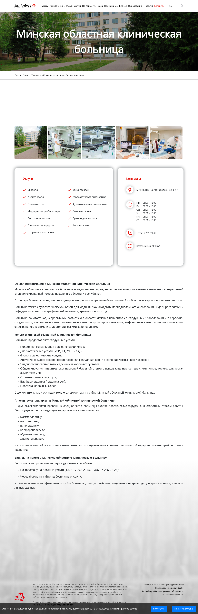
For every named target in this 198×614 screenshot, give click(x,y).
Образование (135, 5)
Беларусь (159, 5)
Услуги (77, 5)
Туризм (44, 5)
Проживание (111, 5)
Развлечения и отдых (61, 5)
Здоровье (37, 75)
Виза (100, 5)
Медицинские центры (54, 75)
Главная (18, 75)
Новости (148, 5)
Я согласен (159, 608)
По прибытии (89, 5)
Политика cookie (183, 608)
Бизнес (123, 5)
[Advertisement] (99, 100)
